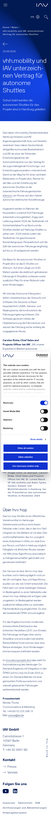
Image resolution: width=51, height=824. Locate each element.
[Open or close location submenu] (37, 17)
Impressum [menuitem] (9, 803)
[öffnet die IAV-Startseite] (42, 5)
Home (6, 27)
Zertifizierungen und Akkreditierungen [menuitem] (25, 807)
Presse (11, 766)
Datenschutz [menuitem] (25, 803)
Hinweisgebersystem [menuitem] (15, 812)
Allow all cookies (26, 448)
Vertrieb (12, 772)
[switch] (44, 411)
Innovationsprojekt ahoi (18, 660)
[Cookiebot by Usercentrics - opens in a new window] (36, 355)
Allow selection (25, 457)
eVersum (7, 195)
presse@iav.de (16, 715)
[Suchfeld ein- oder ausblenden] (46, 17)
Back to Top (47, 747)
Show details (36, 439)
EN (32, 17)
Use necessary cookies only (25, 466)
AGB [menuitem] (37, 803)
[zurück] (5, 44)
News (15, 27)
